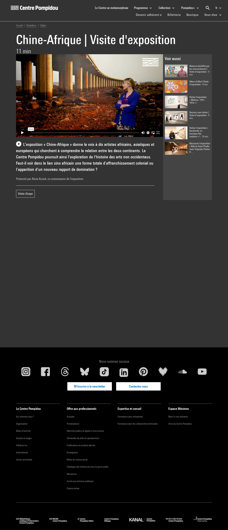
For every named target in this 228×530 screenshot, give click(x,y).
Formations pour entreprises (130, 416)
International (22, 452)
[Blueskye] (84, 372)
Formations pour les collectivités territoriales (138, 423)
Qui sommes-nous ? (25, 416)
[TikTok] (104, 372)
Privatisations (73, 423)
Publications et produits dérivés (81, 445)
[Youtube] (202, 372)
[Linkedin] (124, 372)
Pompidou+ (188, 8)
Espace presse (73, 488)
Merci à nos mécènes (178, 416)
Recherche (72, 474)
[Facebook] (45, 372)
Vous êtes (211, 15)
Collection (165, 8)
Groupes (70, 416)
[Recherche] (208, 8)
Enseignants (72, 452)
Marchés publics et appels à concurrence (85, 430)
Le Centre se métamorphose (113, 8)
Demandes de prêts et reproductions (83, 438)
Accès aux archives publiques (80, 481)
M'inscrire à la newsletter (89, 386)
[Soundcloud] (182, 372)
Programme (141, 8)
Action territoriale (24, 459)
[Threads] (65, 372)
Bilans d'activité (23, 430)
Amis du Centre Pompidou (180, 423)
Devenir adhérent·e (150, 15)
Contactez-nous (138, 386)
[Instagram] (26, 372)
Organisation (22, 423)
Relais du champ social (77, 459)
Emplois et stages (24, 438)
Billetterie (174, 15)
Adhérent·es (21, 445)
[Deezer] (163, 372)
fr (217, 8)
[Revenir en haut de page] (219, 521)
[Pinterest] (143, 372)
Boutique (193, 15)
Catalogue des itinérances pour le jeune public (88, 466)
